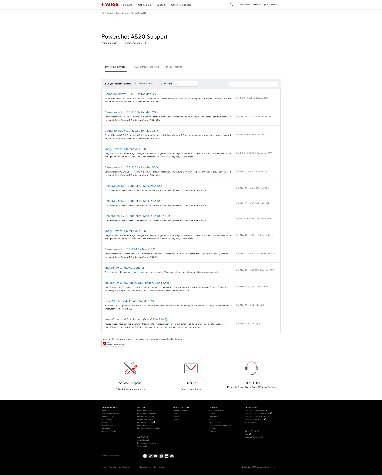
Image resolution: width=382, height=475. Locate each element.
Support (161, 4)
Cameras (110, 13)
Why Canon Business (110, 413)
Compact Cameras (123, 13)
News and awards (108, 431)
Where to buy (142, 446)
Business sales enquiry (146, 443)
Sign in (265, 5)
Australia (112, 467)
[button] (275, 84)
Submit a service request (129, 389)
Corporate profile (108, 416)
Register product (133, 42)
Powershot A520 (139, 13)
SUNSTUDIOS (250, 422)
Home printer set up (145, 410)
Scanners (212, 431)
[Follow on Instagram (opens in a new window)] (145, 456)
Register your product (146, 416)
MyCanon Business (145, 422)
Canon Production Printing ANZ (257, 413)
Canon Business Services (255, 410)
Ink (210, 419)
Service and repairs (145, 419)
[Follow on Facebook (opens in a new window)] (161, 456)
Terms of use (159, 467)
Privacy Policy (145, 467)
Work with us (106, 422)
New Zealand (124, 467)
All (135, 83)
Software (176, 419)
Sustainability (106, 419)
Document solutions (181, 410)
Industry (176, 413)
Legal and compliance (110, 425)
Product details (109, 42)
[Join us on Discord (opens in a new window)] (172, 456)
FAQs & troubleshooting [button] (146, 66)
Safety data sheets (144, 425)
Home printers (215, 416)
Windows (142, 83)
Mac (151, 83)
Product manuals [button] (175, 66)
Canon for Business (181, 4)
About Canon (106, 410)
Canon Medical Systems (254, 419)
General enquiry (143, 440)
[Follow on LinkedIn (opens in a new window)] (166, 456)
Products (127, 4)
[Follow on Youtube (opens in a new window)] (155, 456)
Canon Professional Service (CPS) (258, 416)
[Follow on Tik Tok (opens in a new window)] (150, 456)
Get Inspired (144, 4)
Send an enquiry (189, 389)
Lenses (212, 413)
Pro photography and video (220, 425)
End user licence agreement (148, 428)
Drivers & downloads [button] (116, 66)
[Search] (231, 4)
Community (106, 428)
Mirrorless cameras (216, 410)
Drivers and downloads (146, 413)
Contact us (256, 5)
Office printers (214, 422)
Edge (247, 434)
